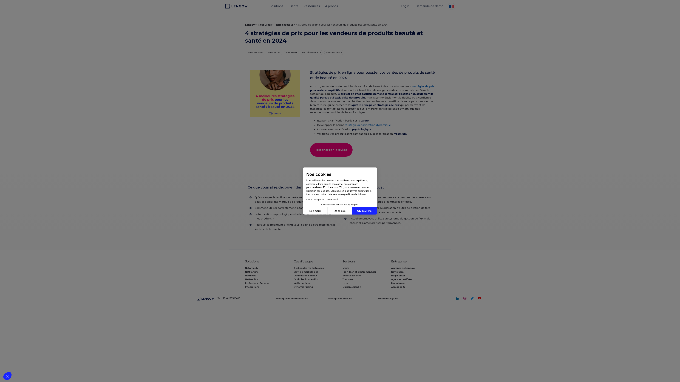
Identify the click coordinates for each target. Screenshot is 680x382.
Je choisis (340, 210)
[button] (7, 376)
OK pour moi (364, 210)
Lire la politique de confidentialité (322, 199)
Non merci (315, 210)
